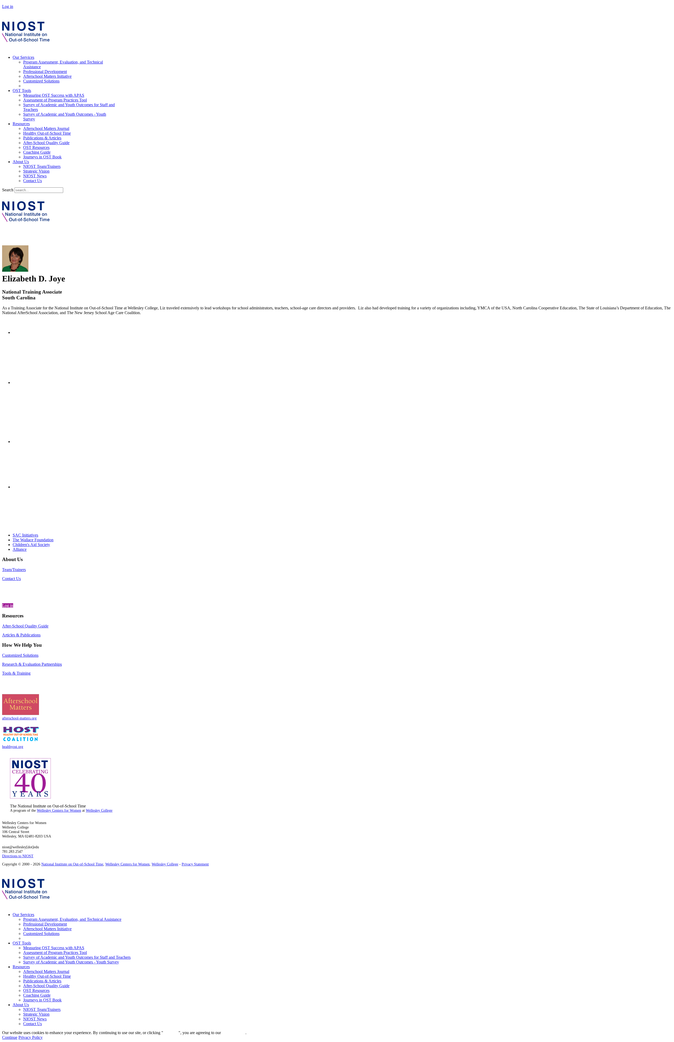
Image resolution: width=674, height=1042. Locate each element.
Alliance (20, 549)
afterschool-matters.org (19, 718)
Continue (171, 1032)
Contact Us (32, 180)
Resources (21, 123)
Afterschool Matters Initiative (47, 76)
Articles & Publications (21, 635)
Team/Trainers (14, 569)
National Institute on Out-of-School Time (72, 864)
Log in (7, 6)
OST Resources (36, 147)
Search (7, 190)
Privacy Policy (30, 1037)
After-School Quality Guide (46, 142)
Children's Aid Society (31, 544)
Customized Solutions (41, 81)
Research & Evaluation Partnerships (32, 664)
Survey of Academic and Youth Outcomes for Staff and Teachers (77, 957)
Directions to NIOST (17, 856)
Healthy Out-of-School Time (47, 133)
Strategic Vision (36, 171)
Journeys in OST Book (42, 157)
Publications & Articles (42, 138)
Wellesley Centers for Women (59, 810)
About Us (21, 161)
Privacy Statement (195, 864)
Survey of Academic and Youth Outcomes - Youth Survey (71, 962)
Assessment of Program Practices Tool (55, 100)
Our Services (23, 57)
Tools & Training (16, 673)
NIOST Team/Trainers (42, 166)
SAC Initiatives (25, 535)
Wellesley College (99, 810)
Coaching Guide (37, 152)
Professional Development (45, 71)
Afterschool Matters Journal (46, 128)
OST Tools (22, 90)
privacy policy (233, 1032)
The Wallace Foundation (33, 540)
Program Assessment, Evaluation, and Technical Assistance (72, 919)
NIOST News (35, 176)
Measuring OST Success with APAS (53, 95)
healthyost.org (12, 746)
